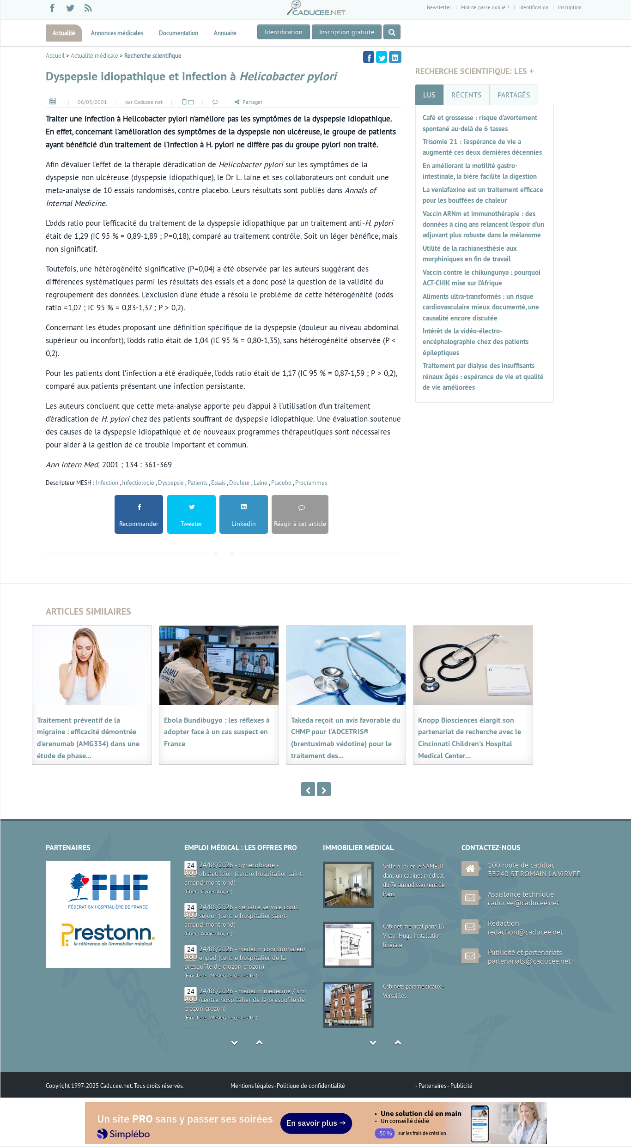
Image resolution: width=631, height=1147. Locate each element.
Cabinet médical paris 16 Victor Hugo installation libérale (413, 935)
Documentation (178, 32)
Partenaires (433, 1085)
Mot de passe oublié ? (485, 7)
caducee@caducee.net (523, 902)
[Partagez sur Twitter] (381, 57)
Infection (107, 482)
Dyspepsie (171, 482)
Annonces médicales (117, 32)
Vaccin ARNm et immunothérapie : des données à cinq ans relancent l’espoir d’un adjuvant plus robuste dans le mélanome (483, 224)
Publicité (461, 1085)
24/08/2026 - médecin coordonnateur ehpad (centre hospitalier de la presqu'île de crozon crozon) (245, 916)
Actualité (64, 32)
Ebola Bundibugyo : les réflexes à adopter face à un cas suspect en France (217, 732)
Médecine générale (232, 933)
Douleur (239, 482)
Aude (191, 1008)
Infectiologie (138, 482)
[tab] (429, 95)
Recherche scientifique (153, 55)
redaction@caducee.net (525, 931)
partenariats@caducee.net (529, 961)
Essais (218, 482)
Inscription (570, 7)
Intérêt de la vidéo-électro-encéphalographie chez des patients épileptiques (475, 341)
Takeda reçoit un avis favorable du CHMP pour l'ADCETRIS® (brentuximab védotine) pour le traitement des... (345, 738)
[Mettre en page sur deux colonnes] (190, 101)
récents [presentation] (466, 94)
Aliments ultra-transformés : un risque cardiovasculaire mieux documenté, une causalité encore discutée (481, 307)
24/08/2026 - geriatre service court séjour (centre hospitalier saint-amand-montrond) (241, 874)
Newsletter (439, 7)
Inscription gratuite (346, 32)
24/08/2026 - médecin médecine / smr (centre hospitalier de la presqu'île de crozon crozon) (245, 958)
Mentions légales (252, 1085)
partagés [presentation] (514, 94)
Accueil (55, 55)
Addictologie (215, 891)
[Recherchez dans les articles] (391, 31)
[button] (215, 101)
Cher (191, 891)
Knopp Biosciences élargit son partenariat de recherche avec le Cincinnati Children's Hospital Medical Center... (469, 738)
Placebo (281, 482)
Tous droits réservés (158, 1085)
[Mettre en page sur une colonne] (184, 101)
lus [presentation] (429, 94)
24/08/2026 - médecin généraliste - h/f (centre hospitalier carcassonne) (253, 995)
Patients (197, 482)
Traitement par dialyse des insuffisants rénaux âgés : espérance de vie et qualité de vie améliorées (483, 376)
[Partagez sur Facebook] (368, 57)
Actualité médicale (94, 55)
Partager (252, 101)
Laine (260, 482)
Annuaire (225, 32)
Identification (533, 7)
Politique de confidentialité (311, 1085)
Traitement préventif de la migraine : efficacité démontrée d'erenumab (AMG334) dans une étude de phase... (88, 738)
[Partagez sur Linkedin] (395, 57)
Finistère (196, 933)
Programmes (311, 482)
